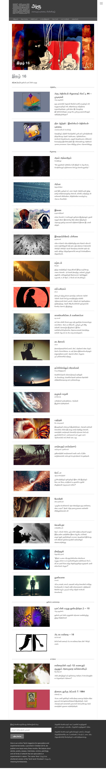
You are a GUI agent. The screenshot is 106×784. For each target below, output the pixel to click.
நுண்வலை (60, 577)
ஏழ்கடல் (58, 262)
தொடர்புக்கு (24, 19)
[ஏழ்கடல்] (32, 271)
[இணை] (32, 218)
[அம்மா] (32, 192)
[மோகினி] (32, 507)
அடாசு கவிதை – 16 (64, 634)
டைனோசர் (60, 341)
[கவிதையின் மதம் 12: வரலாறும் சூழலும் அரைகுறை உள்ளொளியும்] (32, 673)
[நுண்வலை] (32, 585)
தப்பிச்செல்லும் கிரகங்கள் (67, 367)
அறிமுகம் (15, 19)
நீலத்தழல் (59, 551)
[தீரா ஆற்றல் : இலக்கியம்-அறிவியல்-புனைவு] (32, 131)
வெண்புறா (59, 524)
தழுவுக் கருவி (61, 393)
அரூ (36, 6)
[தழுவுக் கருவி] (32, 402)
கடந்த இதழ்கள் (44, 19)
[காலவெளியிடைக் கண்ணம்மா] (32, 323)
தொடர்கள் (55, 19)
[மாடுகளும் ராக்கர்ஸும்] (32, 454)
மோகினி (59, 498)
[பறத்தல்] (32, 428)
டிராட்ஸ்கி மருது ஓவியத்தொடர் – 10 (72, 608)
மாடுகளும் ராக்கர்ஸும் (65, 446)
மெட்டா (58, 472)
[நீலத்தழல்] (32, 559)
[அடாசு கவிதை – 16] (32, 642)
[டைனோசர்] (32, 350)
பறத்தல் (58, 420)
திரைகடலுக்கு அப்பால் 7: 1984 (70, 691)
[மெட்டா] (32, 481)
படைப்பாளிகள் (65, 19)
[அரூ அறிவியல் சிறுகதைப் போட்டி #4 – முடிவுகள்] (32, 101)
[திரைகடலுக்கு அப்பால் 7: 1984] (32, 699)
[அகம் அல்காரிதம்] (32, 166)
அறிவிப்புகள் (34, 19)
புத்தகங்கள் (75, 19)
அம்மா (58, 184)
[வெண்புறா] (32, 533)
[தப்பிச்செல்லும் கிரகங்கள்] (32, 376)
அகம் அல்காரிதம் (63, 157)
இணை (58, 210)
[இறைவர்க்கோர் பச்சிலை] (32, 244)
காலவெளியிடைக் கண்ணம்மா (69, 315)
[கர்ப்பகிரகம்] (32, 297)
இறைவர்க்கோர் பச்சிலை (66, 236)
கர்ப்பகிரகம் (60, 288)
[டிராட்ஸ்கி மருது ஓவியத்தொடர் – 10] (32, 616)
